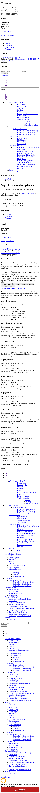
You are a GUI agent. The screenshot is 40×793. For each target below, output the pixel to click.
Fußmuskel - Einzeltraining (22, 584)
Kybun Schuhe (14, 589)
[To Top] (3, 783)
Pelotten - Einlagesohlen (17, 610)
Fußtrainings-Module (16, 580)
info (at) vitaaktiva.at (7, 35)
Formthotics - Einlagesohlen (18, 606)
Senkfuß (11, 559)
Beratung (8, 43)
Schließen (4, 459)
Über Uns (8, 220)
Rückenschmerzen (15, 569)
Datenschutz (12, 253)
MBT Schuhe (13, 591)
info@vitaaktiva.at (7, 61)
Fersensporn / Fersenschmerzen (19, 565)
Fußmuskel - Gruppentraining (22, 586)
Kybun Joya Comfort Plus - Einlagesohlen (22, 608)
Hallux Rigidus (14, 558)
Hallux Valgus (13, 556)
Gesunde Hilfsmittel (11, 597)
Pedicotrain (8, 45)
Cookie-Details (21, 288)
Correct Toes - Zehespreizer (18, 614)
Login (3, 777)
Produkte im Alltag (19, 576)
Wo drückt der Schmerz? (13, 554)
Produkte (8, 49)
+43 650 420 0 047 (32, 59)
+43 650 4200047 (6, 31)
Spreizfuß (12, 561)
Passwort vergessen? (7, 75)
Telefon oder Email (27, 193)
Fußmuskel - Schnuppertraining (23, 582)
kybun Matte (13, 601)
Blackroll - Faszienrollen (17, 603)
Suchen (4, 625)
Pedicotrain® (9, 578)
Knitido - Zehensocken (16, 604)
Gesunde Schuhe (10, 588)
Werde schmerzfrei (15, 571)
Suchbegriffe (5, 461)
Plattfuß (11, 563)
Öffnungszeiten (20, 59)
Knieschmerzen (14, 567)
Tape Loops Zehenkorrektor (18, 612)
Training (16, 574)
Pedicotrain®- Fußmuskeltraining (20, 599)
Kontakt (7, 618)
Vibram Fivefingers (15, 593)
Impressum (4, 253)
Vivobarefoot (13, 595)
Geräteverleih (9, 47)
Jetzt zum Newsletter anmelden (11, 57)
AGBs (18, 253)
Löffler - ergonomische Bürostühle (20, 616)
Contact (7, 777)
